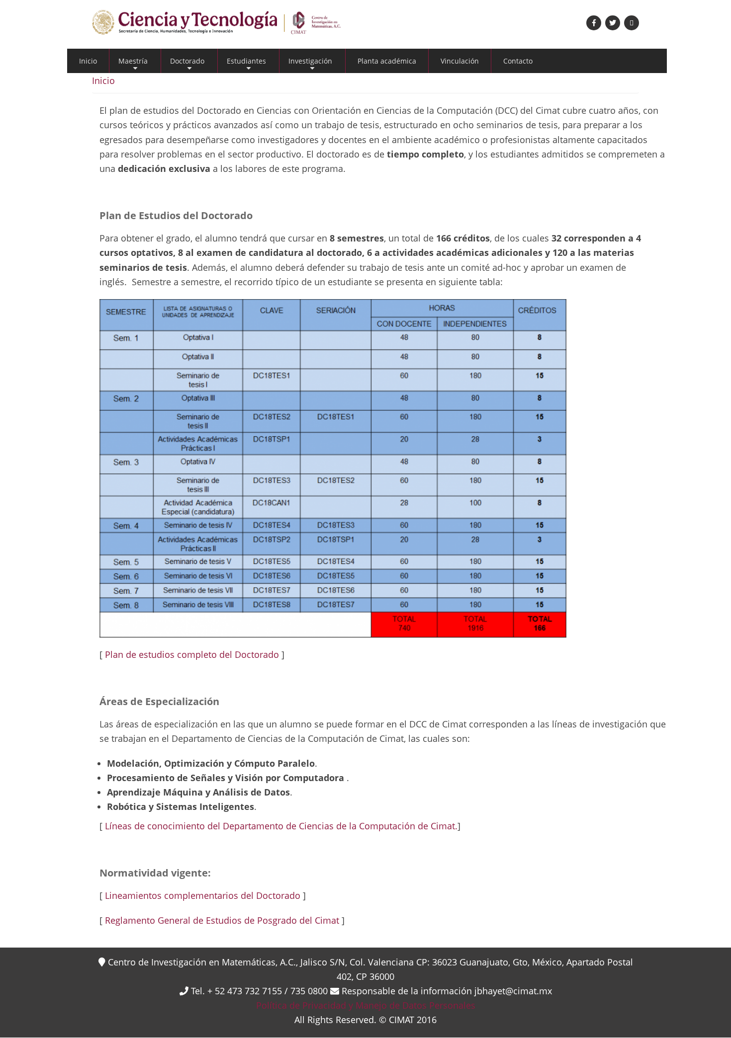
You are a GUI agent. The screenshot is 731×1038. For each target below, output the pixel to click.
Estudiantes (246, 64)
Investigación (310, 64)
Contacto (518, 61)
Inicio (88, 61)
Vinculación (460, 61)
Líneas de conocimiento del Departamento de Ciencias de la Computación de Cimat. (279, 826)
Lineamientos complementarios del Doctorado (202, 895)
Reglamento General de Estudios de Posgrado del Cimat (222, 920)
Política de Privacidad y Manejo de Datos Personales (365, 1005)
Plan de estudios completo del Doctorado (191, 654)
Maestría (133, 64)
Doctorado (187, 64)
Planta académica (387, 61)
